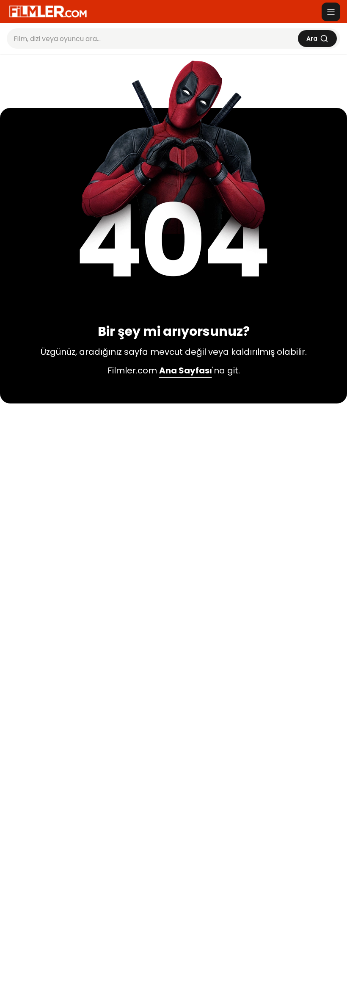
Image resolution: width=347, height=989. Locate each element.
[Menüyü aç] (331, 12)
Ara (311, 38)
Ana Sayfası (185, 370)
